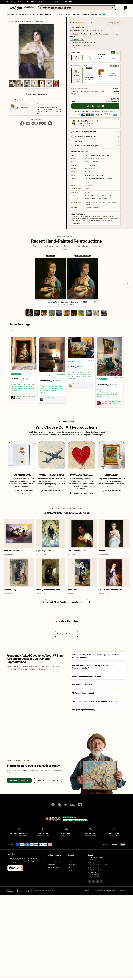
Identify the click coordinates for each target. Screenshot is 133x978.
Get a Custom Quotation (46, 780)
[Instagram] (97, 881)
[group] (66, 280)
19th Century (89, 185)
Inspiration (39, 21)
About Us (70, 858)
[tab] (29, 312)
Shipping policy (111, 890)
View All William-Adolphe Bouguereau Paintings (65, 602)
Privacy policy (121, 890)
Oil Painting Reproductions (55, 858)
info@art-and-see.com (88, 126)
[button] (124, 8)
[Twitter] (93, 881)
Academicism (89, 182)
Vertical (87, 192)
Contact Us (71, 861)
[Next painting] (127, 283)
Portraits (87, 195)
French (87, 189)
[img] (16, 373)
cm (117, 52)
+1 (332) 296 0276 (86, 123)
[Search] (113, 8)
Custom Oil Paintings (54, 861)
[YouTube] (101, 881)
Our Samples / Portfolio (54, 867)
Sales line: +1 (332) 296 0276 (65, 1)
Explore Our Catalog (17, 780)
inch (112, 52)
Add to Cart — (95, 106)
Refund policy (89, 890)
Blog (69, 867)
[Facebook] (89, 881)
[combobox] (77, 7)
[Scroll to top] (130, 975)
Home (11, 21)
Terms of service (100, 890)
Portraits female (96, 195)
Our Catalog (51, 864)
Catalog (70, 870)
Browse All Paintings (65, 634)
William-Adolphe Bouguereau (24, 21)
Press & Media (72, 864)
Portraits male (106, 195)
